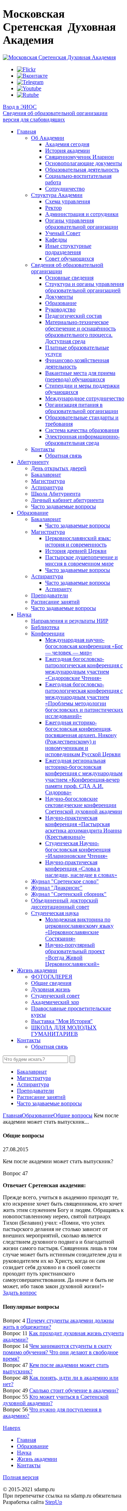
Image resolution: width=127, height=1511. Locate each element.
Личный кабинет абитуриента (67, 500)
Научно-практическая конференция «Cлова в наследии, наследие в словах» (81, 868)
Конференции (48, 634)
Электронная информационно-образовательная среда (82, 440)
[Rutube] (28, 95)
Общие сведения (51, 983)
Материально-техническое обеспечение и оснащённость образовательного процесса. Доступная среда (80, 331)
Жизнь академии (37, 970)
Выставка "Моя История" (62, 1021)
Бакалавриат (46, 475)
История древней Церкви (76, 551)
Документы (59, 297)
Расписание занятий (55, 602)
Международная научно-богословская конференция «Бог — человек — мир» (84, 646)
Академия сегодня (67, 144)
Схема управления (67, 201)
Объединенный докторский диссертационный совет (64, 903)
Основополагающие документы (83, 163)
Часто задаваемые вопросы (63, 506)
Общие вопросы (72, 1115)
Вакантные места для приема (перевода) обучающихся (80, 376)
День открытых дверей (58, 468)
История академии (67, 151)
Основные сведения (69, 278)
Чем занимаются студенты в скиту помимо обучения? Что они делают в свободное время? (60, 1352)
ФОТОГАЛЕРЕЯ (51, 977)
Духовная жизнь (50, 989)
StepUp (53, 1502)
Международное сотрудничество (84, 398)
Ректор (53, 208)
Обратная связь (63, 456)
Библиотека (45, 627)
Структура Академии (57, 195)
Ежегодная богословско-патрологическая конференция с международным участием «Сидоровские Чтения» (84, 668)
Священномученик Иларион (79, 157)
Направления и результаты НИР (69, 621)
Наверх (11, 1428)
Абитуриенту (33, 462)
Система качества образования (82, 430)
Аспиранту (58, 589)
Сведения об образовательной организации (55, 113)
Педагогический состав (73, 316)
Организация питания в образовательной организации (81, 408)
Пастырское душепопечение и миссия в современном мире (81, 560)
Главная (26, 132)
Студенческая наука (55, 913)
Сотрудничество (65, 189)
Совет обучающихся (69, 259)
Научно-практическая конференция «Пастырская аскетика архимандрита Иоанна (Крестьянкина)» (83, 827)
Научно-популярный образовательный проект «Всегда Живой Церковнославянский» (75, 954)
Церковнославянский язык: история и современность (78, 541)
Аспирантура (47, 487)
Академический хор (55, 1002)
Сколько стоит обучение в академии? (74, 1390)
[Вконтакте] (32, 76)
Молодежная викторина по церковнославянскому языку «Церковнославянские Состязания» (79, 929)
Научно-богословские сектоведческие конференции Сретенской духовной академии (83, 805)
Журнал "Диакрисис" (57, 888)
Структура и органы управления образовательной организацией (84, 287)
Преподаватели (49, 595)
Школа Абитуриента (55, 494)
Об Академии (47, 138)
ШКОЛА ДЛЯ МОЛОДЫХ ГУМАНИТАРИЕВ (64, 1031)
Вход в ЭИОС (20, 107)
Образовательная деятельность (82, 170)
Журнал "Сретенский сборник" (69, 894)
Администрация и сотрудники (82, 214)
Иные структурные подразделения (68, 249)
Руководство (60, 309)
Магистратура (48, 481)
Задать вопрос (20, 1293)
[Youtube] (29, 88)
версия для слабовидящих (34, 120)
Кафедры (56, 240)
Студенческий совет (55, 996)
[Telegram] (30, 82)
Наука (24, 614)
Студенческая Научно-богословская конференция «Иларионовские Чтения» (77, 849)
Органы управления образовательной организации (81, 223)
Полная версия (20, 1477)
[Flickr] (26, 69)
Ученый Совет (62, 233)
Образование (61, 303)
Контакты (43, 449)
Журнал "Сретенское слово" (65, 881)
